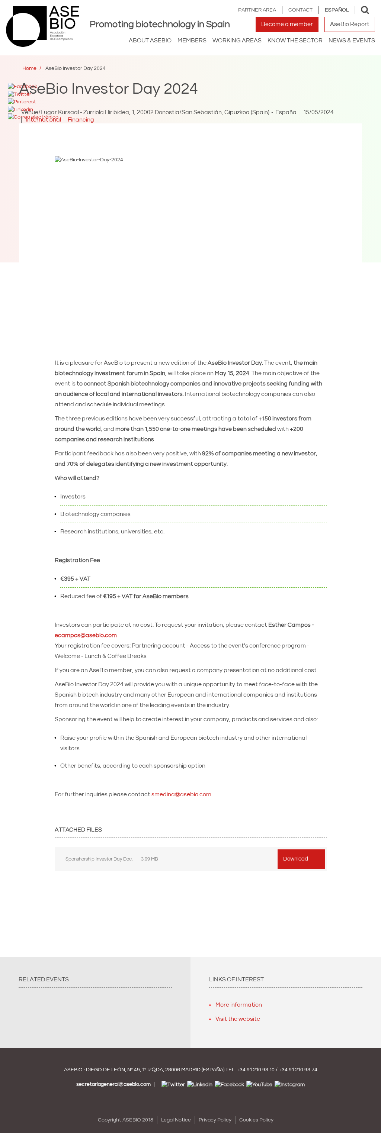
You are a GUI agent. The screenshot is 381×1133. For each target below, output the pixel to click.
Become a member (287, 24)
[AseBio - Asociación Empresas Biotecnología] (42, 26)
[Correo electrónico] (33, 117)
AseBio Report (349, 24)
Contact (300, 10)
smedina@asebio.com (181, 794)
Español (337, 10)
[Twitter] (19, 94)
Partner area (257, 10)
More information (238, 1005)
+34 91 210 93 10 (256, 1069)
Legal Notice (176, 1120)
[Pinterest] (22, 101)
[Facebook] (22, 86)
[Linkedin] (20, 109)
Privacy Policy (215, 1120)
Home (29, 68)
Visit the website (237, 1019)
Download (295, 859)
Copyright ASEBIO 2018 (125, 1120)
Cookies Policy (256, 1120)
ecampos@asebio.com (86, 635)
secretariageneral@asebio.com (113, 1084)
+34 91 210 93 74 (298, 1069)
